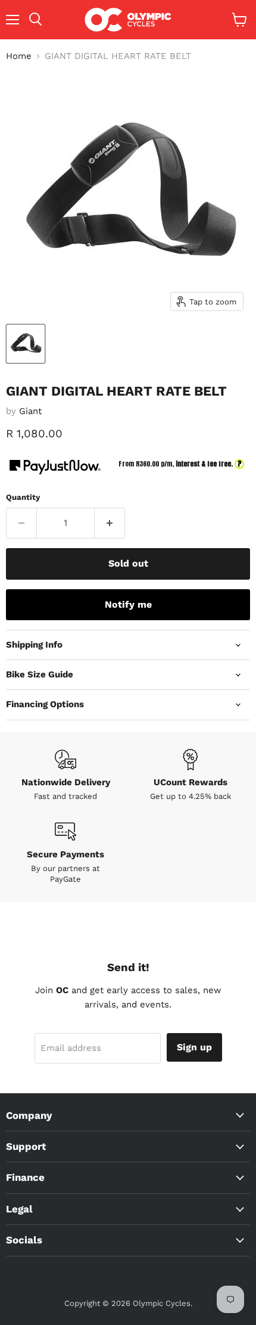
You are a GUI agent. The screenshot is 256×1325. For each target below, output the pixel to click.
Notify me (128, 604)
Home (19, 56)
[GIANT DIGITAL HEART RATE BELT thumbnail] (26, 344)
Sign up (194, 1047)
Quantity (23, 497)
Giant (30, 411)
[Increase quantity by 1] (110, 523)
